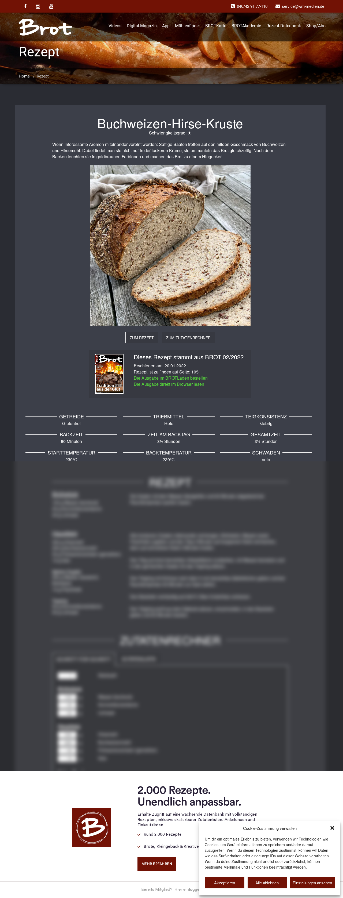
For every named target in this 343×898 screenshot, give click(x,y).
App (166, 25)
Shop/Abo (316, 25)
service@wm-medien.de (303, 6)
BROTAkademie (246, 25)
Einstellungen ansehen (312, 882)
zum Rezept (142, 337)
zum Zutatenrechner (188, 337)
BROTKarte (215, 25)
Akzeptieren (224, 882)
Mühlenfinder (187, 25)
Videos (115, 25)
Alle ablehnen (267, 882)
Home (24, 76)
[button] (332, 828)
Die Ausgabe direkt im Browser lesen (169, 384)
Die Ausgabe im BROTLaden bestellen (171, 378)
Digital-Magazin (142, 25)
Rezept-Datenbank (283, 25)
